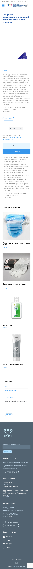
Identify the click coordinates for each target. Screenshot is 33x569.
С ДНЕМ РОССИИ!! (7, 483)
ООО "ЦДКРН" (18, 559)
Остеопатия (9, 397)
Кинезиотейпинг (10, 390)
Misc (6, 387)
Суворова (9, 414)
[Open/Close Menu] (3, 5)
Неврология (9, 394)
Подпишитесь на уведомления (12, 444)
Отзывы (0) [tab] (16, 151)
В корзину (8, 119)
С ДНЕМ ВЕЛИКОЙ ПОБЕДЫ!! (10, 486)
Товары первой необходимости (15, 401)
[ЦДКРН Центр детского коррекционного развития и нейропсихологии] (16, 5)
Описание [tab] (16, 146)
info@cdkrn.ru (10, 516)
